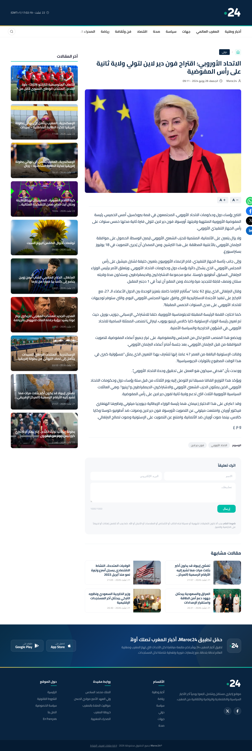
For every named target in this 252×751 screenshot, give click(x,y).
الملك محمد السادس (97, 692)
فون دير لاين (197, 445)
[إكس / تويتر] (227, 711)
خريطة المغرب (102, 712)
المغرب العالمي (207, 31)
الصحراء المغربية (83, 31)
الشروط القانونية (47, 698)
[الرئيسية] (238, 52)
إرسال (226, 508)
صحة (156, 31)
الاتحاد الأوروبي (219, 445)
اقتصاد (142, 31)
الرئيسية (52, 692)
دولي (224, 52)
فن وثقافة (123, 31)
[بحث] (11, 31)
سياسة (171, 31)
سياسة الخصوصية (46, 705)
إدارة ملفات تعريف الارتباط (103, 745)
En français (50, 719)
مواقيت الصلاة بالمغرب (96, 705)
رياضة (105, 31)
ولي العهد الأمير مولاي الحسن (92, 698)
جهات (186, 31)
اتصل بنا (52, 712)
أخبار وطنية (233, 31)
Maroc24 (231, 81)
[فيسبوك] (237, 711)
